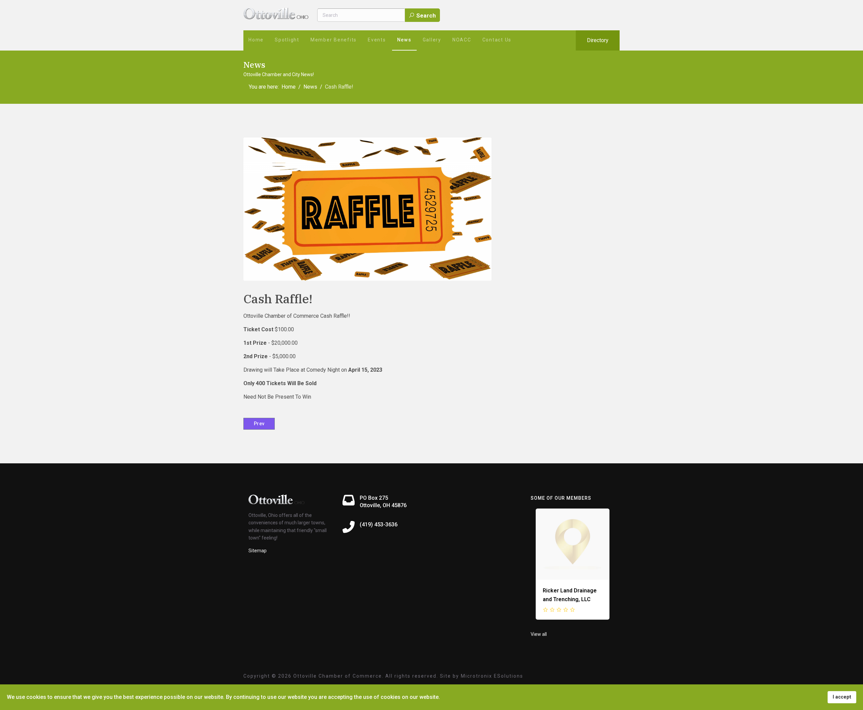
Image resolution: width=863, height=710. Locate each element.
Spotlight (287, 39)
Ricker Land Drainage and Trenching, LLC (570, 595)
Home (256, 39)
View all (539, 634)
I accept (842, 697)
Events (377, 39)
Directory (597, 40)
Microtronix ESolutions (492, 676)
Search (425, 15)
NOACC (461, 39)
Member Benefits (333, 39)
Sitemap (257, 550)
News (404, 39)
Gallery (432, 39)
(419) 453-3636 (378, 524)
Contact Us (497, 39)
